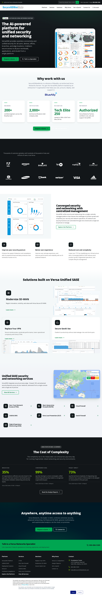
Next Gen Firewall (23, 563)
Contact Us (86, 7)
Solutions (59, 7)
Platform (44, 7)
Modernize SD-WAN (40, 563)
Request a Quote (9, 59)
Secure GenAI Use (40, 566)
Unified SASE (5, 563)
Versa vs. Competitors (58, 560)
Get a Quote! (77, 7)
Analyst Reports (56, 563)
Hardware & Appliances (8, 571)
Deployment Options (7, 566)
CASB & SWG (22, 568)
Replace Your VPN (40, 560)
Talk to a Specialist (30, 59)
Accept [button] (73, 592)
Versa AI (4, 568)
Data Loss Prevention (25, 571)
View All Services (9, 392)
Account (96, 7)
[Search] (77, 2)
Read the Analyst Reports (50, 492)
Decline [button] (80, 592)
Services (51, 7)
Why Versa (68, 7)
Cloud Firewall (22, 566)
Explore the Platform (65, 227)
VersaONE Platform (7, 560)
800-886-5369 (96, 2)
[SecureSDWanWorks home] (13, 7)
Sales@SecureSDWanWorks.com (80, 570)
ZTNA (20, 560)
